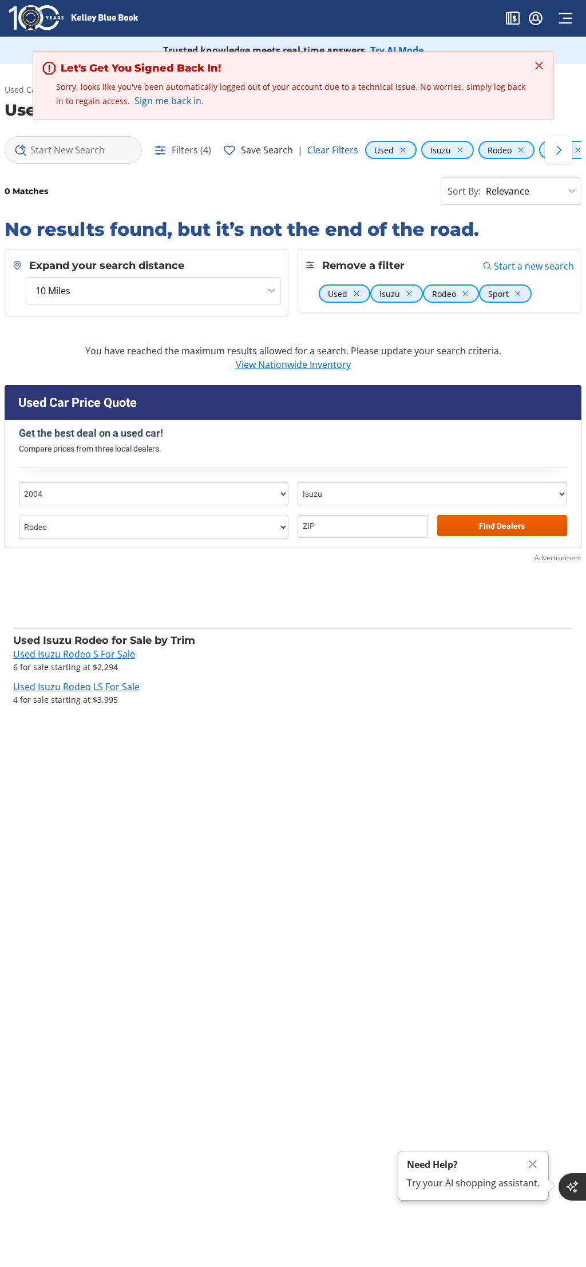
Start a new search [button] (534, 266)
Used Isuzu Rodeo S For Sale (74, 654)
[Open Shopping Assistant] (572, 1187)
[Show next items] (558, 150)
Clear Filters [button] (332, 150)
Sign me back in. (169, 100)
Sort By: (464, 191)
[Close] (533, 1164)
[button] (513, 20)
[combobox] (73, 150)
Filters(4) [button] (191, 150)
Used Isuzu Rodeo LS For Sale (76, 686)
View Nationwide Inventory (293, 364)
